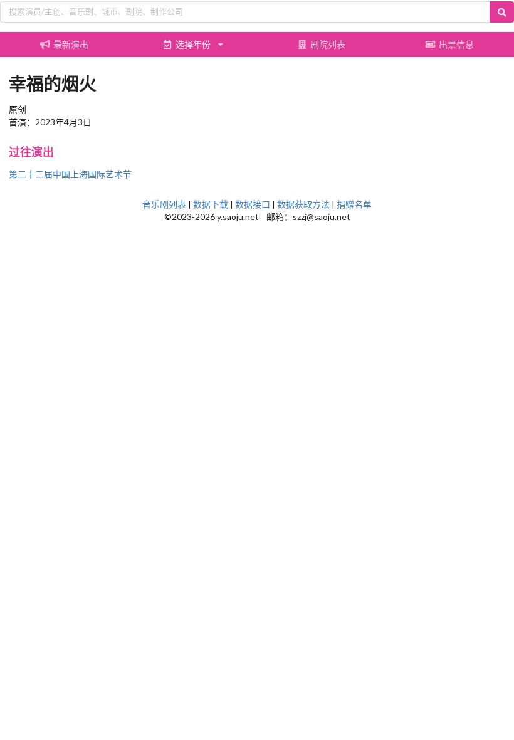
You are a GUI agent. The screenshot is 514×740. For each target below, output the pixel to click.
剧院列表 (327, 44)
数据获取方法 (303, 204)
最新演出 (70, 44)
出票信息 (456, 44)
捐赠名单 (354, 204)
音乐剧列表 (164, 204)
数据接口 (252, 204)
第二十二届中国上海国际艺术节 (70, 174)
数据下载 (210, 204)
